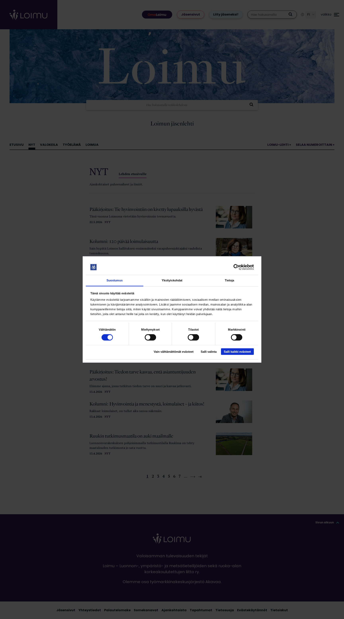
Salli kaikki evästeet (237, 351)
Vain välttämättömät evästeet (174, 351)
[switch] (150, 337)
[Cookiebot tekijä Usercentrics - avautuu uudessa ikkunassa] (236, 267)
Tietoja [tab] (229, 280)
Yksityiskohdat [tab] (172, 280)
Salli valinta (209, 351)
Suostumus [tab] (115, 280)
